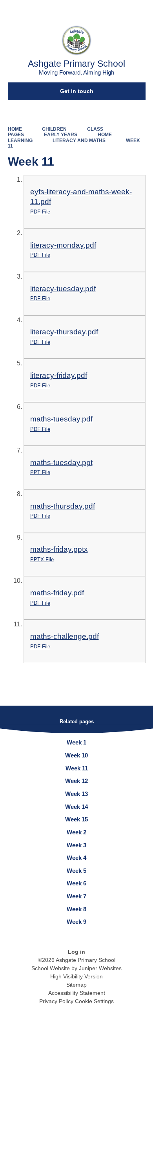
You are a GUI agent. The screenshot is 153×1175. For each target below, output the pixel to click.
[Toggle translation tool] (103, 10)
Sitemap (76, 985)
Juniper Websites (100, 968)
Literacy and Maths (79, 140)
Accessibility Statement (76, 993)
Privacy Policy (56, 1001)
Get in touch (76, 91)
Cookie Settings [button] (94, 1001)
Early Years (60, 134)
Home (15, 129)
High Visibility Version (76, 976)
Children (54, 129)
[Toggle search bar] (123, 10)
